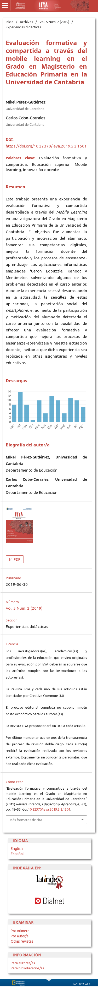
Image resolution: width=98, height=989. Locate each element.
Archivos (26, 22)
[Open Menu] (5, 5)
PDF (16, 559)
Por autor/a (19, 936)
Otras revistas (22, 941)
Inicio (10, 22)
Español (17, 854)
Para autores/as (23, 963)
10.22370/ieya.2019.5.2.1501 (49, 809)
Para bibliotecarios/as (27, 968)
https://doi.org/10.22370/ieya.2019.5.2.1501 (46, 146)
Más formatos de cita (25, 819)
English (17, 848)
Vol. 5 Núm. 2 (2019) (54, 22)
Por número (20, 931)
